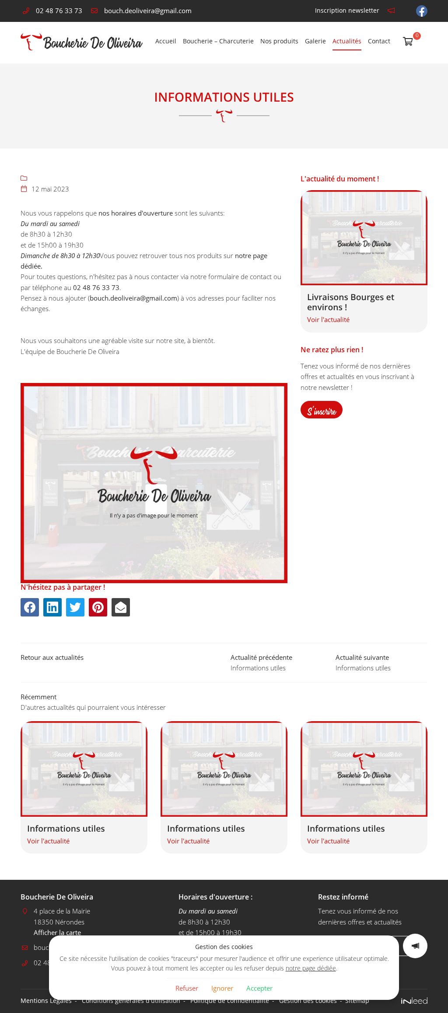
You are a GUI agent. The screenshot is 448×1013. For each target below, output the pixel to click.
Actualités (346, 41)
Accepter (259, 988)
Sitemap (357, 1001)
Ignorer (222, 988)
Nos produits (279, 41)
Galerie (315, 41)
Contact (379, 41)
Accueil (165, 41)
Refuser (186, 988)
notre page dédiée (311, 968)
